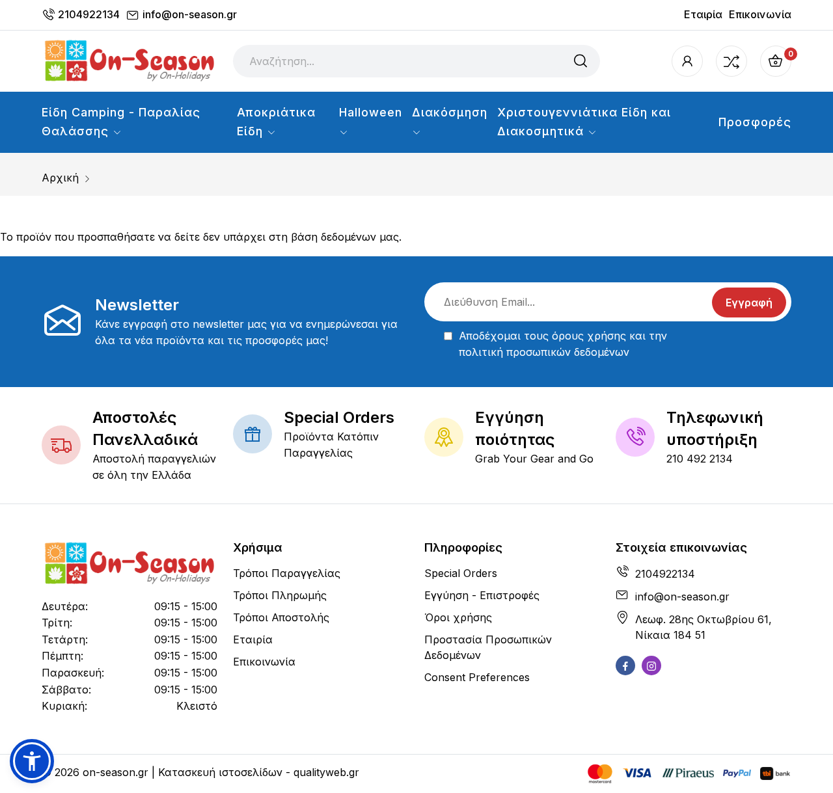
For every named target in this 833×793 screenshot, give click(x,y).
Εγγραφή (749, 302)
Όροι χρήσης (458, 617)
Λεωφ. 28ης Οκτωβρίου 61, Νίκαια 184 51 (703, 627)
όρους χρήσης (589, 335)
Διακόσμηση (449, 112)
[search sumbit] (580, 61)
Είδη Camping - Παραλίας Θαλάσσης (121, 121)
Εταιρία (703, 14)
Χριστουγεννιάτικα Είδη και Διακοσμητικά (584, 121)
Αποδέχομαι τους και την (563, 344)
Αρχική (60, 177)
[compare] (731, 61)
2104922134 (89, 14)
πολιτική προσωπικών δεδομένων (544, 351)
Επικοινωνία (760, 14)
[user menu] (687, 61)
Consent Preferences (477, 677)
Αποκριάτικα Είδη (276, 121)
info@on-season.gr (190, 14)
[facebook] (625, 665)
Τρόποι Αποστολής (281, 617)
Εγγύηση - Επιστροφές (481, 595)
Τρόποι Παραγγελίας (286, 573)
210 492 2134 (699, 458)
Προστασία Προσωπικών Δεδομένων (488, 647)
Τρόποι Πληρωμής (280, 595)
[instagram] (651, 665)
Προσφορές (754, 122)
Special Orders (460, 573)
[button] (32, 761)
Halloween (370, 112)
